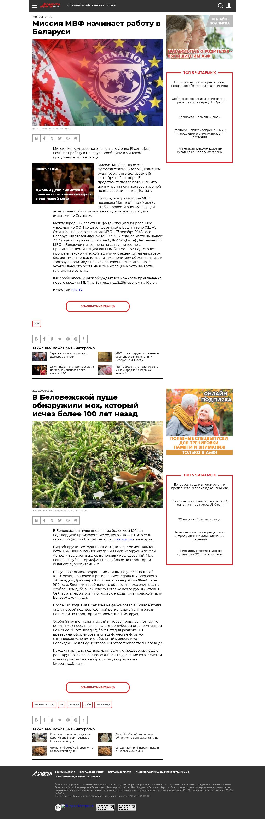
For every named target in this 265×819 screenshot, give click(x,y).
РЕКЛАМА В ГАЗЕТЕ (119, 772)
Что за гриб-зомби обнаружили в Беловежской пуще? (71, 749)
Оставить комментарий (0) (98, 306)
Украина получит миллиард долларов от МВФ (68, 355)
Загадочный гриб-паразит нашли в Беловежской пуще (137, 749)
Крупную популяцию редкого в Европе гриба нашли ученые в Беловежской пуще (70, 738)
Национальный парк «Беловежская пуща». (60, 510)
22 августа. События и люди (199, 117)
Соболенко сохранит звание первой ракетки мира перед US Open (200, 100)
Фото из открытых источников (51, 128)
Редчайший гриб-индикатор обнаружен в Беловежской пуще (137, 736)
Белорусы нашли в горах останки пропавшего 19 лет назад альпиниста (199, 84)
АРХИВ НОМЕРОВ (65, 772)
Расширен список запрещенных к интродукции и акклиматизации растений (199, 133)
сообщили (123, 539)
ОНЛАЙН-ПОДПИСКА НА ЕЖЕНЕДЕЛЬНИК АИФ (162, 772)
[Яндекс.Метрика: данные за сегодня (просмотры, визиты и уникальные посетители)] (77, 806)
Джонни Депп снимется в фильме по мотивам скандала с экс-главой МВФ (72, 370)
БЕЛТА (77, 290)
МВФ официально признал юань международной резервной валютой (137, 370)
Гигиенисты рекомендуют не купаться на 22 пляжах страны (199, 150)
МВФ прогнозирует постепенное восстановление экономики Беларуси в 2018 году (137, 357)
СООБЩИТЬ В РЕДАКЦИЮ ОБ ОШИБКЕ (77, 776)
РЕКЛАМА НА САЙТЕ (92, 772)
